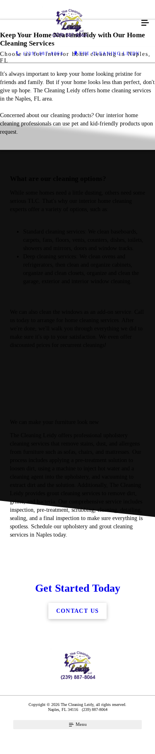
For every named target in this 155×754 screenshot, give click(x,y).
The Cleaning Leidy (109, 53)
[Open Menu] (145, 23)
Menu (80, 724)
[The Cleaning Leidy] (69, 23)
